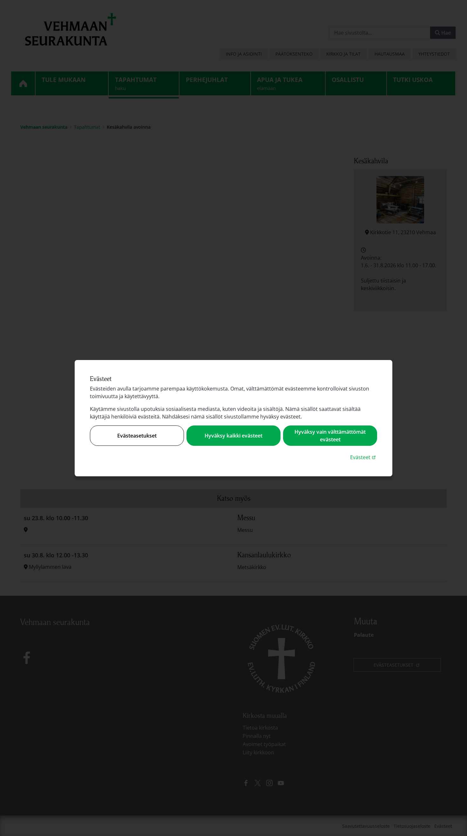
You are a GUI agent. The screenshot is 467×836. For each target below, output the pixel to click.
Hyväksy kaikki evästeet (233, 435)
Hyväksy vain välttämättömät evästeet (330, 435)
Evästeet (363, 457)
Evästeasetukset (137, 435)
